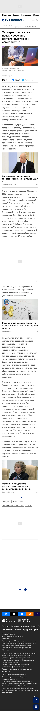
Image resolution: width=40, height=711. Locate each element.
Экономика (25, 626)
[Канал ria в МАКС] (6, 614)
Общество (6, 502)
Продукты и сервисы (31, 630)
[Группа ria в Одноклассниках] (29, 614)
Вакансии (5, 638)
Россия (28, 505)
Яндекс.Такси (18, 502)
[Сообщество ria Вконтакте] (22, 614)
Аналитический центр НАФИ (13, 505)
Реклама (18, 630)
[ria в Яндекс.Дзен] (14, 614)
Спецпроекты (7, 630)
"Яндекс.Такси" (8, 113)
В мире (33, 626)
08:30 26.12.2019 (8, 25)
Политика (5, 626)
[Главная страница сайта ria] (13, 20)
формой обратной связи (28, 683)
